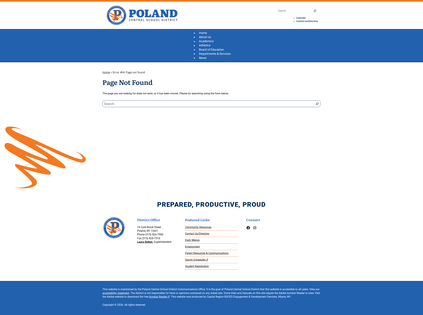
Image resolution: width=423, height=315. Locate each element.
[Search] (314, 10)
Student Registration (197, 266)
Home (106, 72)
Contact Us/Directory (197, 233)
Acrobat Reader (158, 296)
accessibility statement (115, 293)
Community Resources (198, 227)
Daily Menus (192, 240)
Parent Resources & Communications (206, 253)
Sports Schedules (195, 259)
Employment (192, 246)
